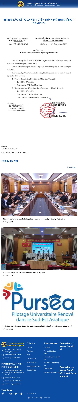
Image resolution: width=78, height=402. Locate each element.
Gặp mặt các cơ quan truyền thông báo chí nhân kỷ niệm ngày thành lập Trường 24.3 (34, 219)
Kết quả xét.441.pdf (10, 149)
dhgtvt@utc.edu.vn (15, 354)
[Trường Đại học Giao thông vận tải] (39, 4)
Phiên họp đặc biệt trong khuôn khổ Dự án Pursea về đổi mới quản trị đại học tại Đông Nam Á (37, 326)
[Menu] (2, 4)
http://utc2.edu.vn (16, 384)
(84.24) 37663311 (15, 358)
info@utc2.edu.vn (14, 378)
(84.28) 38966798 (15, 381)
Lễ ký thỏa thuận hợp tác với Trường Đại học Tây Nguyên (24, 273)
